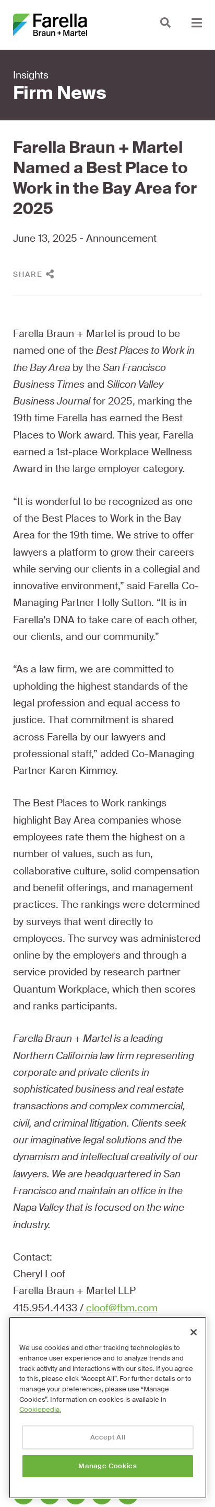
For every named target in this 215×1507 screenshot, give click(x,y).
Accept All (108, 1437)
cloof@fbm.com (122, 1307)
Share (28, 274)
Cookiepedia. (40, 1409)
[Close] (193, 1332)
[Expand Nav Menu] (197, 22)
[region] (108, 1408)
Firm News (59, 93)
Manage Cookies (107, 1465)
